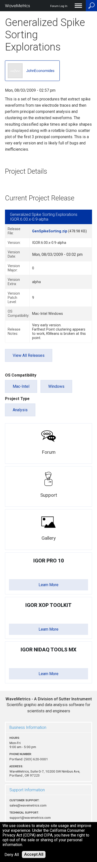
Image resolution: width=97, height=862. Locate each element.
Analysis (20, 410)
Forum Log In (58, 6)
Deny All (11, 854)
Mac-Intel (21, 386)
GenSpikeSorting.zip (49, 231)
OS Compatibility (20, 375)
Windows (56, 386)
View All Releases (29, 355)
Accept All (33, 854)
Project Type (17, 398)
